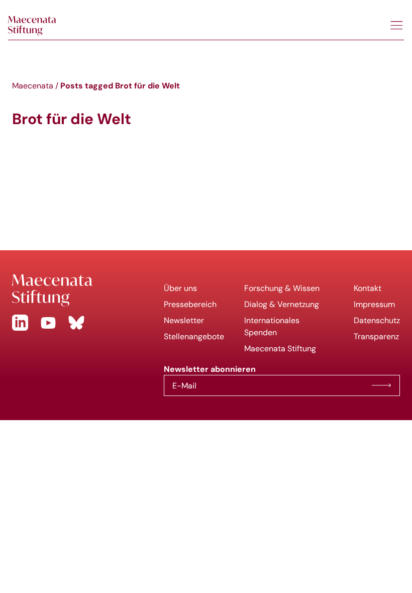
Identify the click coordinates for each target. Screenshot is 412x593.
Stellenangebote (194, 336)
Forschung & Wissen (282, 288)
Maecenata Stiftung (280, 348)
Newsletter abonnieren (381, 385)
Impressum (374, 304)
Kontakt (367, 288)
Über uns (180, 288)
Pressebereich (190, 304)
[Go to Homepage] (80, 290)
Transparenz (376, 336)
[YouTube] (48, 323)
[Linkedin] (20, 323)
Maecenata (32, 85)
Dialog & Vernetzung (281, 304)
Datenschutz (377, 320)
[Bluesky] (76, 323)
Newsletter (184, 320)
